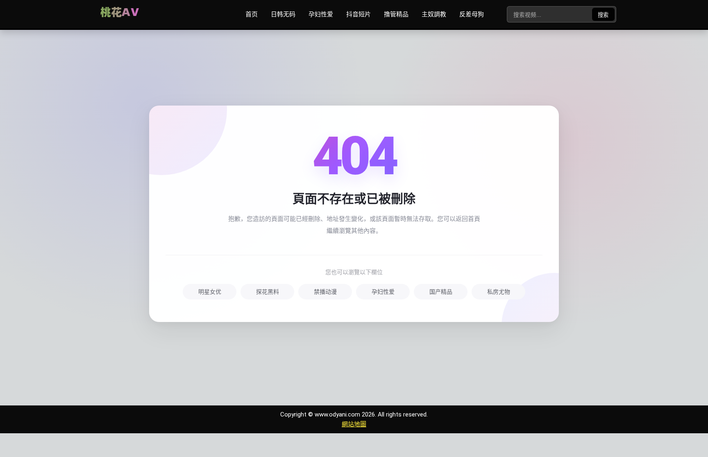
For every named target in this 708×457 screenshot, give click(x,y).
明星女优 (209, 291)
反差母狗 (471, 14)
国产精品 (440, 291)
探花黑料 (267, 291)
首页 (251, 14)
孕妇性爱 (321, 14)
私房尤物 (498, 291)
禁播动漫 (325, 291)
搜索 (603, 15)
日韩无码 (283, 14)
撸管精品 (396, 14)
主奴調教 (434, 14)
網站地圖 (354, 424)
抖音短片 (358, 14)
